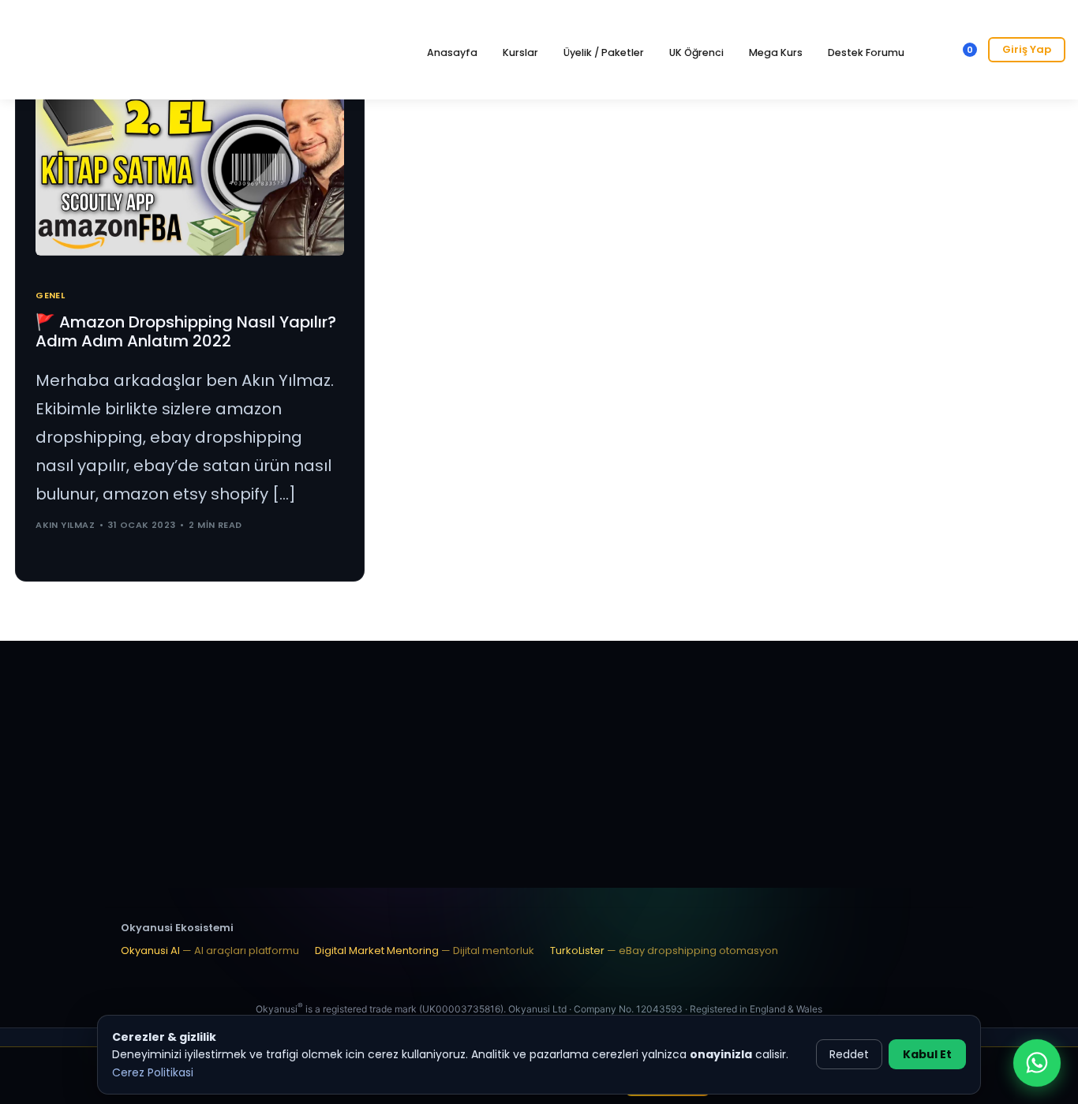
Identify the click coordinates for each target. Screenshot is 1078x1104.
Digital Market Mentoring (424, 950)
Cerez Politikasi (152, 1072)
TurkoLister (664, 950)
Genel (50, 295)
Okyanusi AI (210, 950)
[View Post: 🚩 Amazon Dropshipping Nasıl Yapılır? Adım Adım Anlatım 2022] (190, 168)
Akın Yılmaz (65, 524)
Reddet (849, 1054)
